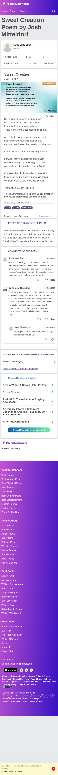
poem (8, 208)
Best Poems (7, 475)
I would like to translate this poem (20, 368)
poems (16, 208)
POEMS (5, 448)
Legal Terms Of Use (27, 684)
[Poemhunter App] (11, 670)
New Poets (6, 491)
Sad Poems (7, 538)
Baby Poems (7, 529)
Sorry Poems (7, 554)
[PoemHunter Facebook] (21, 670)
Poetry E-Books (9, 563)
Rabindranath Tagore (12, 609)
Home (4, 11)
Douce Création (44, 194)
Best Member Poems (11, 479)
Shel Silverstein (9, 601)
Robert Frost (7, 576)
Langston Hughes (10, 592)
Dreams (5, 643)
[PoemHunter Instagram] (31, 670)
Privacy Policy (10, 684)
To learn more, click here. (12, 771)
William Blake (8, 605)
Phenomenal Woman (12, 626)
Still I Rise (6, 631)
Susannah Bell (16, 258)
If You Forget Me (9, 639)
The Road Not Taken (11, 635)
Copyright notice (19, 676)
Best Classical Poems (12, 483)
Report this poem (46, 216)
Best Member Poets (11, 496)
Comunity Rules (49, 682)
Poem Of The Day (10, 512)
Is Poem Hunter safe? (30, 682)
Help (27, 679)
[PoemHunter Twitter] (26, 670)
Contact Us (18, 679)
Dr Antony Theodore (19, 288)
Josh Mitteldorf (22, 45)
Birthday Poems (9, 542)
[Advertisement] (29, 745)
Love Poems (7, 525)
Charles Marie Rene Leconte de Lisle (26, 197)
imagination (26, 208)
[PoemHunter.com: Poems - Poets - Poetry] (15, 3)
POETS (16, 448)
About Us (6, 676)
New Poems (7, 487)
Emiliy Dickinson (9, 596)
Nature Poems (8, 550)
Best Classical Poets (11, 500)
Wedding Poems (9, 546)
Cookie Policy (35, 676)
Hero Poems (7, 559)
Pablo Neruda (8, 588)
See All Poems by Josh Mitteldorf (29, 430)
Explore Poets (8, 508)
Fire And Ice (7, 659)
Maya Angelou (8, 580)
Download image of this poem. (16, 216)
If (2, 655)
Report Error (36, 679)
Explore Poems (9, 504)
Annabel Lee (7, 647)
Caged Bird (7, 651)
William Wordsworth (11, 613)
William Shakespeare (12, 584)
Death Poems (8, 534)
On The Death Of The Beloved (16, 664)
